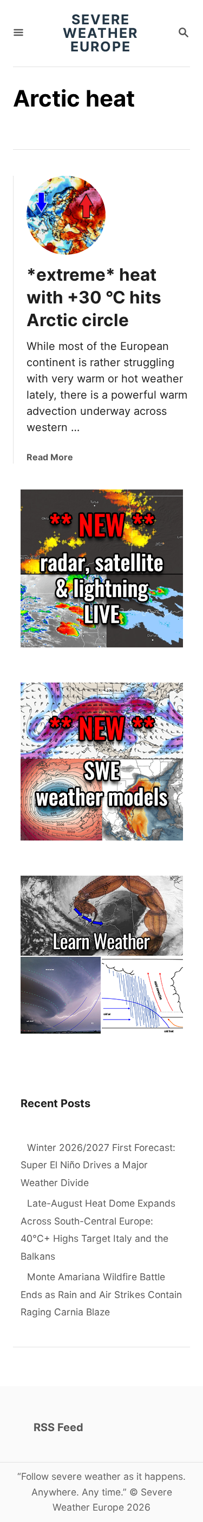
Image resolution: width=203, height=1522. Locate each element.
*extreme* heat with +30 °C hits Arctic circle (94, 297)
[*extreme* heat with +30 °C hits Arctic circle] (66, 215)
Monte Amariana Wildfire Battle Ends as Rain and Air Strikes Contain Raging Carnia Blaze (101, 1294)
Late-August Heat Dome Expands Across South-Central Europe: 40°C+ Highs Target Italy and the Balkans (98, 1229)
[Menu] (18, 33)
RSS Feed (58, 1427)
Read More (50, 457)
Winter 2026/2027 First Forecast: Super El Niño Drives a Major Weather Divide (98, 1165)
